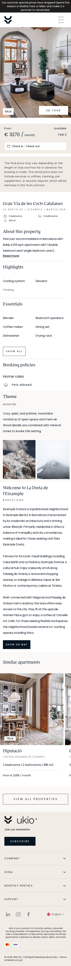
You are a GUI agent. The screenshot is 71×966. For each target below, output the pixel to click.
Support (11, 899)
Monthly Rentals (18, 885)
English (56, 914)
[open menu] (61, 20)
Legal (8, 872)
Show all (14, 351)
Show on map (16, 644)
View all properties (35, 799)
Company (12, 858)
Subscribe (20, 841)
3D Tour (53, 110)
